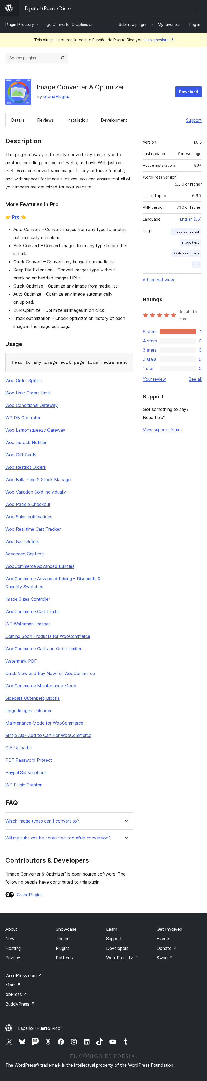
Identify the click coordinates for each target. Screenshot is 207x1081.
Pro (15, 217)
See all (195, 379)
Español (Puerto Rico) (40, 1028)
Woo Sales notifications (28, 516)
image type (190, 242)
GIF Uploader (18, 747)
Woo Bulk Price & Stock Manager (38, 479)
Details (18, 120)
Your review (154, 379)
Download (188, 91)
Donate (167, 948)
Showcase (66, 929)
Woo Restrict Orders (25, 467)
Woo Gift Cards (20, 454)
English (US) (191, 219)
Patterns (64, 957)
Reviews (45, 120)
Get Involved (169, 929)
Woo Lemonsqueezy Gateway (35, 430)
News (11, 938)
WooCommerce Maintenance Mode (40, 685)
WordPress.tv (122, 957)
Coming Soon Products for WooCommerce (47, 636)
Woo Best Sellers (22, 541)
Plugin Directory (19, 24)
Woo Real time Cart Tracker (33, 529)
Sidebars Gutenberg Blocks (32, 698)
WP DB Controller (22, 417)
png (196, 264)
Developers (117, 948)
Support (194, 120)
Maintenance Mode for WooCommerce (44, 723)
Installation (77, 120)
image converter (186, 231)
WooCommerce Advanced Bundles (39, 566)
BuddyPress (20, 1004)
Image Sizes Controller (27, 599)
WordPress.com (23, 975)
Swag (165, 957)
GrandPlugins (56, 96)
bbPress (16, 994)
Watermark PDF (21, 661)
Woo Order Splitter (23, 380)
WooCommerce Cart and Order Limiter (43, 648)
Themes (64, 938)
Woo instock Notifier (25, 442)
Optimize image (186, 253)
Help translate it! (158, 39)
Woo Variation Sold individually (35, 492)
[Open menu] (198, 8)
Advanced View (158, 279)
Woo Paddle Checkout (27, 504)
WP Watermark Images (28, 624)
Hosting (13, 948)
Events (163, 938)
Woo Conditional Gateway (31, 405)
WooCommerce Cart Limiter (32, 611)
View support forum (162, 429)
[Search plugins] (62, 58)
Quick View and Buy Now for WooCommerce (50, 673)
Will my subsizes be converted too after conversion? (58, 838)
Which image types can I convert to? (42, 821)
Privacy (12, 957)
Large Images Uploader (28, 710)
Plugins (63, 948)
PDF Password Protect (28, 760)
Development (114, 120)
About (11, 929)
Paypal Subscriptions (26, 772)
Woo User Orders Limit (27, 393)
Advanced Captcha (24, 554)
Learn (111, 929)
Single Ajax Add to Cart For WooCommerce (48, 735)
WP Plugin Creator (23, 785)
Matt (12, 985)
